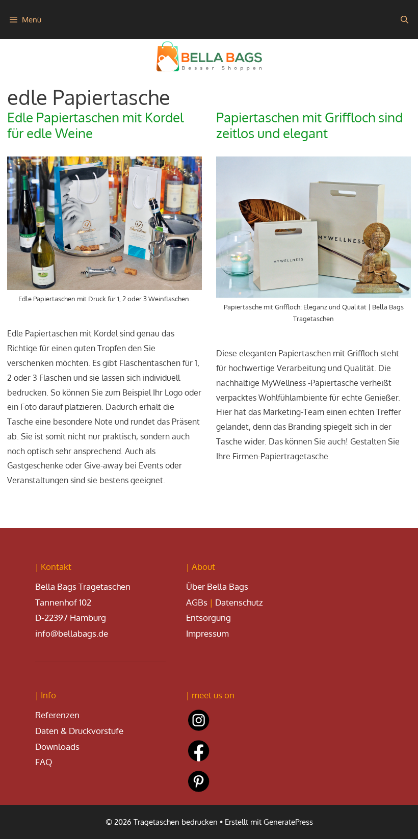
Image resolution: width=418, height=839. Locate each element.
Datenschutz (239, 602)
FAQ (44, 761)
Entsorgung (208, 617)
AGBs (196, 602)
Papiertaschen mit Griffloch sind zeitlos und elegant (309, 125)
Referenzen (57, 715)
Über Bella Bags (217, 586)
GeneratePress (288, 822)
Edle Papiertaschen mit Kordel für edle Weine (95, 125)
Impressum (207, 633)
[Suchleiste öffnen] (404, 19)
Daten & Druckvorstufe (79, 730)
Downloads (57, 746)
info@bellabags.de (71, 633)
